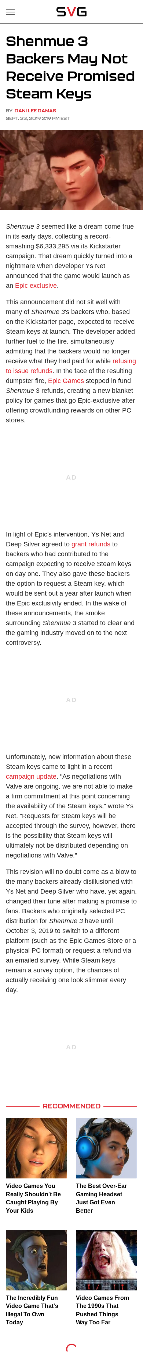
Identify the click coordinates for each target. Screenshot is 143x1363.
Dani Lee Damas (35, 110)
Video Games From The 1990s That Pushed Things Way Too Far (102, 1310)
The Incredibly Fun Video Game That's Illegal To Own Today (32, 1310)
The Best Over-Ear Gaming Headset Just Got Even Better (101, 1198)
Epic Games (66, 380)
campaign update (31, 776)
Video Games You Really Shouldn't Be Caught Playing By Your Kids (33, 1198)
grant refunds (91, 544)
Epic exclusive (36, 285)
